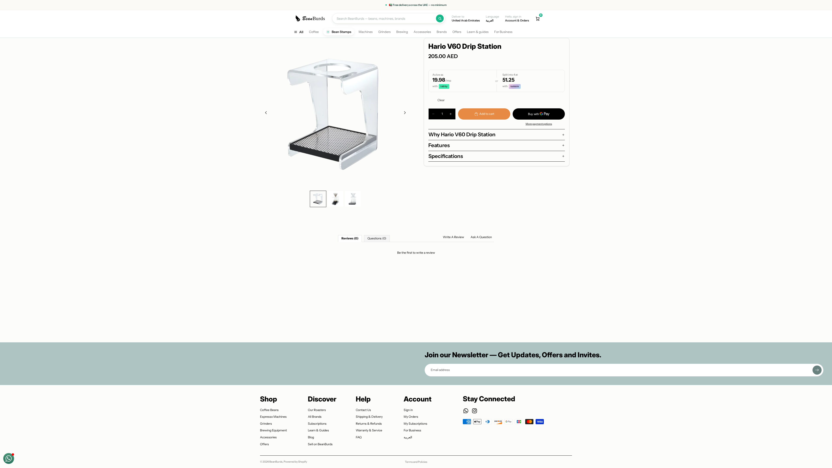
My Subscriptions (415, 424)
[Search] (440, 18)
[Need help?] (8, 458)
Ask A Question (481, 237)
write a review (425, 253)
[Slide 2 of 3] (335, 199)
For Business (503, 32)
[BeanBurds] (310, 18)
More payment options (539, 123)
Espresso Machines (273, 417)
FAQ (359, 437)
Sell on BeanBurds (320, 444)
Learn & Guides (318, 430)
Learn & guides (478, 32)
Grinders (384, 32)
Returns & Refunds (369, 424)
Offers (456, 32)
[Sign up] (817, 370)
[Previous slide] (265, 113)
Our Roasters (317, 410)
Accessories (422, 32)
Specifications (445, 156)
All (301, 32)
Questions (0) (376, 238)
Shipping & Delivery (369, 417)
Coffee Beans (269, 410)
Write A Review (453, 237)
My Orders (411, 417)
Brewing (402, 32)
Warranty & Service (369, 430)
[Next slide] (406, 113)
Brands (442, 32)
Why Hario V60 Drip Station (462, 134)
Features (439, 145)
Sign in (408, 410)
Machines (366, 32)
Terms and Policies (416, 461)
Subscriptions (317, 424)
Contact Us (363, 410)
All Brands (315, 417)
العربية (408, 437)
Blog (311, 437)
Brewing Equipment (273, 430)
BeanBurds (276, 461)
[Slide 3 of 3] (353, 199)
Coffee (314, 32)
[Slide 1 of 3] (318, 199)
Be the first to (416, 253)
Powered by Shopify (295, 461)
